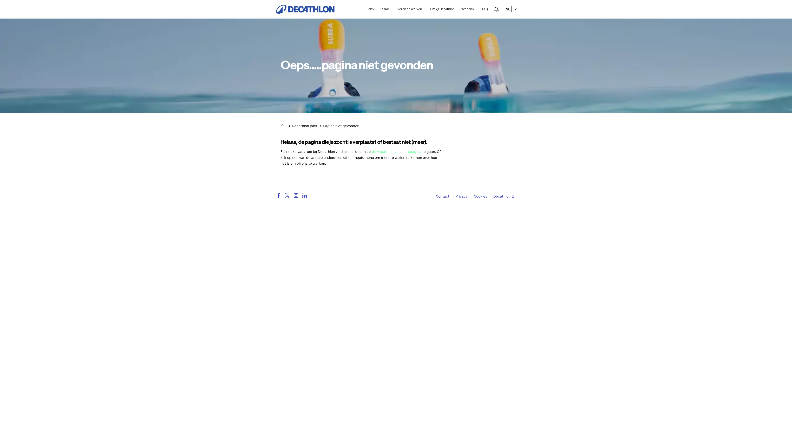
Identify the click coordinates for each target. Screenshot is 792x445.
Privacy (462, 196)
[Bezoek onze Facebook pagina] (278, 196)
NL (508, 9)
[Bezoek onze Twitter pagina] (287, 196)
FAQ (485, 9)
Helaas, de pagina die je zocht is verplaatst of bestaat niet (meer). (354, 142)
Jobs (370, 9)
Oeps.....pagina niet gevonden (356, 66)
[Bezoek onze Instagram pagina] (296, 196)
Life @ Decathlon (442, 9)
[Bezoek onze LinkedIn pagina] (304, 196)
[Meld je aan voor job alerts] (496, 9)
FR (515, 9)
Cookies (480, 196)
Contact (442, 196)
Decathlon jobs (304, 126)
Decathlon (501, 196)
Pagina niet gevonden (341, 126)
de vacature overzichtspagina (396, 151)
